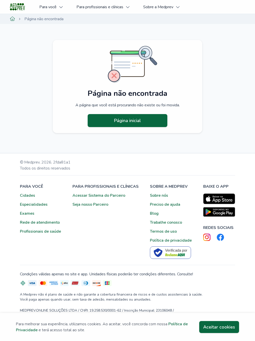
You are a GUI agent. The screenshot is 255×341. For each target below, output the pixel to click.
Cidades (27, 195)
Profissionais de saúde (40, 231)
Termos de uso (163, 231)
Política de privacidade (171, 240)
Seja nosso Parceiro (90, 204)
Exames (27, 213)
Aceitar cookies (219, 327)
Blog (154, 213)
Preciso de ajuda (165, 204)
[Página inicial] (12, 18)
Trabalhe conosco (166, 222)
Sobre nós (159, 195)
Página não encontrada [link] (44, 19)
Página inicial (127, 121)
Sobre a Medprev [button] (158, 7)
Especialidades (34, 204)
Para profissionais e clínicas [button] (99, 7)
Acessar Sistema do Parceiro (98, 195)
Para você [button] (48, 7)
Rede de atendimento (40, 222)
